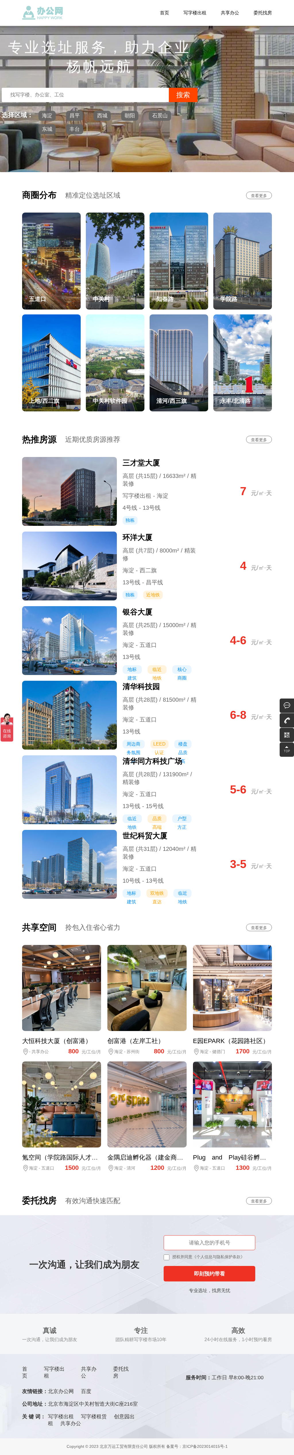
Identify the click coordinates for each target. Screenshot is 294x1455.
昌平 (74, 115)
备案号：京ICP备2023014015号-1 (197, 1446)
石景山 (160, 115)
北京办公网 (61, 1391)
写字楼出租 (194, 12)
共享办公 (230, 12)
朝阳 (130, 115)
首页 (164, 12)
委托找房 (263, 12)
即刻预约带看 (209, 1274)
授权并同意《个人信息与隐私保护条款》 (208, 1256)
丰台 (74, 129)
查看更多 (259, 195)
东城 (47, 129)
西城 (102, 115)
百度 (86, 1391)
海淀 (47, 115)
